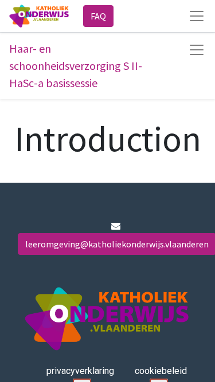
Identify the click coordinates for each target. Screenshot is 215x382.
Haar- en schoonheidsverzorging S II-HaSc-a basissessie (75, 65)
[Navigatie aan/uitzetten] (196, 49)
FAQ (98, 16)
